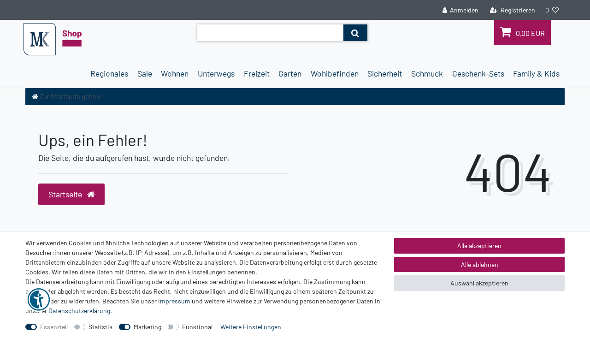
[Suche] (355, 32)
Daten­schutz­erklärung (79, 310)
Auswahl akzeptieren (479, 283)
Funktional (197, 327)
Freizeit (257, 73)
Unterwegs (216, 73)
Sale (144, 73)
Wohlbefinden (335, 73)
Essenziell (54, 327)
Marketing (147, 327)
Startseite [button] (66, 194)
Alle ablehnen (479, 264)
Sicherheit (384, 73)
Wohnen (175, 73)
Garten (289, 73)
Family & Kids (536, 73)
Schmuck (427, 73)
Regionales (109, 73)
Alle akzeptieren (479, 245)
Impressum (174, 301)
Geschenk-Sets (478, 73)
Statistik (100, 327)
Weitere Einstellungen (250, 327)
